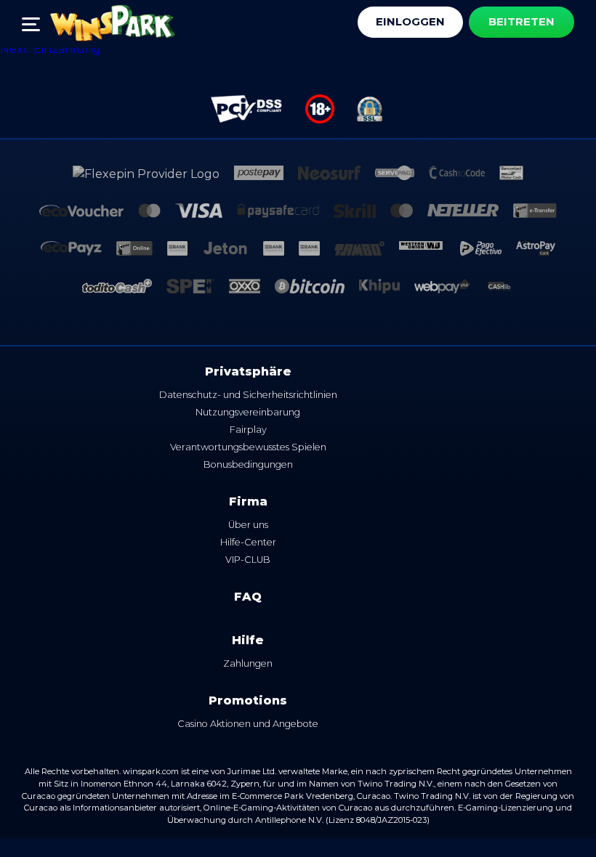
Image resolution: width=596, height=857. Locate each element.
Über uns (248, 524)
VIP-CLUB (247, 559)
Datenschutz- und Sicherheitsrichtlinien (248, 394)
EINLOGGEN (410, 21)
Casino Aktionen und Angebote (247, 723)
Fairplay (248, 429)
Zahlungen (248, 663)
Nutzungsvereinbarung (248, 412)
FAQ (248, 597)
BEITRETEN (521, 21)
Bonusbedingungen (248, 464)
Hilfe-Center (248, 542)
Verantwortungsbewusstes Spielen (248, 447)
